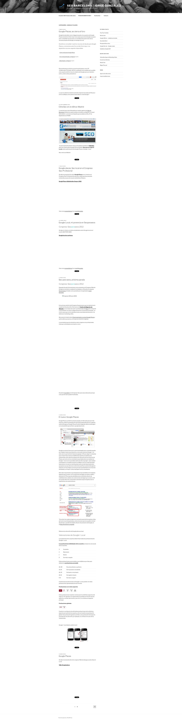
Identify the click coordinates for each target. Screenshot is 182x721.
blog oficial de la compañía (67, 524)
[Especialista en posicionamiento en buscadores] (63, 363)
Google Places (65, 656)
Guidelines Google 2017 (105, 48)
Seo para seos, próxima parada (72, 280)
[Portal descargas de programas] (88, 363)
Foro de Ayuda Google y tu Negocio (67, 56)
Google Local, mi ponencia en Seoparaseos (77, 222)
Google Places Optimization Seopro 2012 (70, 181)
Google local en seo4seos (66, 235)
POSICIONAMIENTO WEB (84, 15)
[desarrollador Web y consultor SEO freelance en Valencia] (80, 389)
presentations (68, 211)
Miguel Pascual (103, 65)
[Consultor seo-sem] (88, 338)
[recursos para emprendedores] (63, 389)
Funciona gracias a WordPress (65, 717)
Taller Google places (64, 665)
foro (75, 35)
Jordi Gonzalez (79, 211)
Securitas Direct (103, 40)
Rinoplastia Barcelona (105, 43)
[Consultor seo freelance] (80, 338)
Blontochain (103, 35)
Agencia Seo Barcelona (105, 73)
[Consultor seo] (80, 363)
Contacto (106, 15)
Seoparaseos (62, 291)
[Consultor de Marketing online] (71, 389)
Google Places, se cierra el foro (72, 31)
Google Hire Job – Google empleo (107, 46)
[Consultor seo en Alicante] (71, 363)
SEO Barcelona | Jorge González (94, 5)
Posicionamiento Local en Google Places (83, 317)
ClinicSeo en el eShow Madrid (71, 107)
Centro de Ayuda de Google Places (67, 52)
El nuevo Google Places (69, 417)
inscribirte (67, 393)
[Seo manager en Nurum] (63, 375)
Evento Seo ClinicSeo (105, 59)
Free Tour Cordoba (104, 32)
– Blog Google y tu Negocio (65, 60)
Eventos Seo (97, 15)
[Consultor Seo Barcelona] (63, 350)
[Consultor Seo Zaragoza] (71, 338)
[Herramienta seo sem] (88, 389)
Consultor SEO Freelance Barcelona (67, 15)
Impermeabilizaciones (105, 76)
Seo (87, 308)
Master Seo (102, 62)
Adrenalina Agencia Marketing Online (108, 57)
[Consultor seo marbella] (63, 338)
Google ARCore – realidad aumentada (108, 38)
